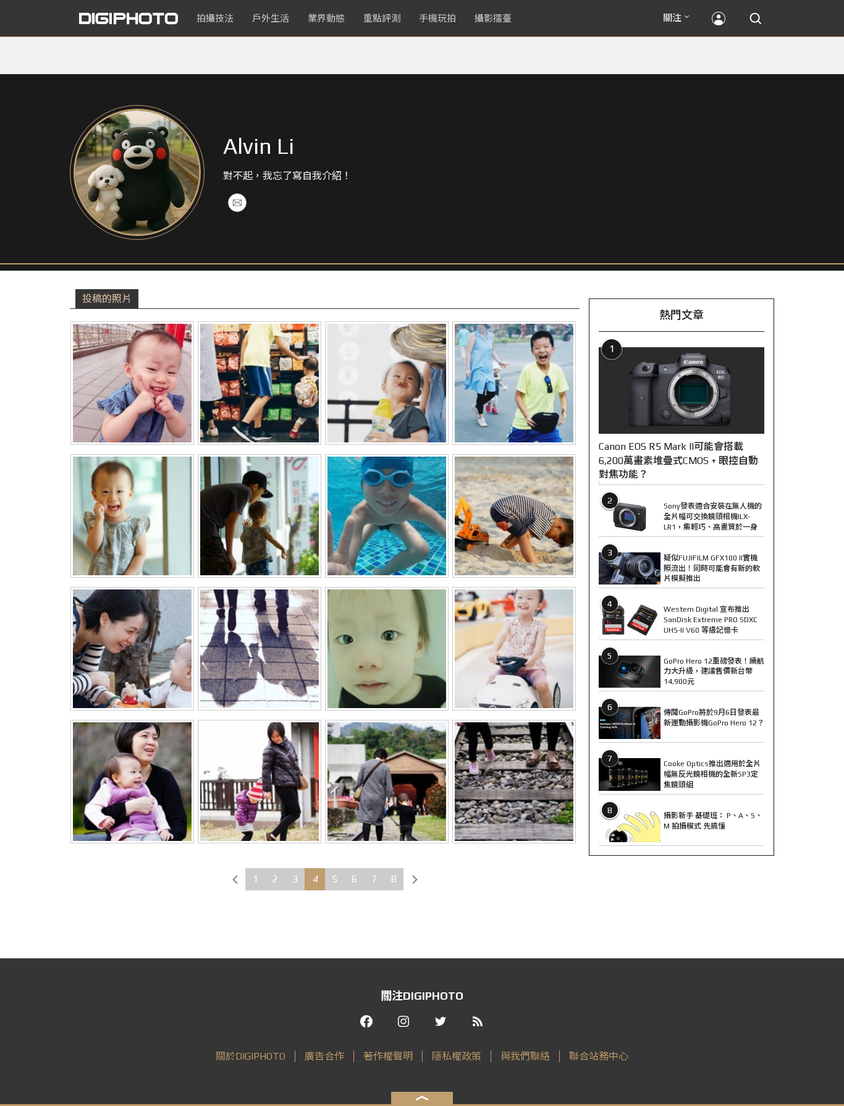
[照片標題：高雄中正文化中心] (259, 649)
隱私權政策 (456, 1056)
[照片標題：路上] (514, 781)
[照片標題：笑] (132, 516)
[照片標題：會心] (132, 781)
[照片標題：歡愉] (514, 383)
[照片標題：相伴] (259, 516)
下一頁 (414, 879)
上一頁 (235, 879)
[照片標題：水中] (387, 516)
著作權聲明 (388, 1056)
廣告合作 (324, 1056)
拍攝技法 (215, 18)
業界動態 (326, 18)
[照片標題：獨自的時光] (514, 516)
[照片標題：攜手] (387, 781)
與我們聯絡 (525, 1056)
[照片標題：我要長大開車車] (514, 649)
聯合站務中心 (598, 1056)
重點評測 (381, 18)
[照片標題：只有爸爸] (387, 649)
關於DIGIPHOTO (250, 1056)
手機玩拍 (437, 18)
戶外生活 (270, 18)
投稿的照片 (107, 299)
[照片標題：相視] (387, 383)
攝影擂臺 (493, 18)
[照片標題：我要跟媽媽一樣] (259, 781)
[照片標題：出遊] (259, 383)
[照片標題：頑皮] (132, 383)
